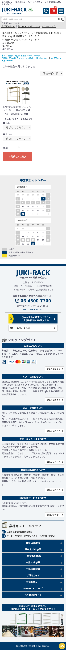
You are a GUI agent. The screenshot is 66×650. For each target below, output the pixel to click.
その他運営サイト (33, 594)
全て (3, 55)
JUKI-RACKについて (33, 588)
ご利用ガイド (33, 575)
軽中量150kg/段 (33, 549)
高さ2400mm (42, 58)
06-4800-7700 (36, 301)
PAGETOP (62, 646)
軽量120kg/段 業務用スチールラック (24, 55)
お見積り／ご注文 (17, 156)
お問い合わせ (23, 328)
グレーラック (49, 26)
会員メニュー (33, 581)
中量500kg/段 (33, 568)
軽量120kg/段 (33, 542)
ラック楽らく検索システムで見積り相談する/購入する (36, 319)
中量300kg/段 (33, 562)
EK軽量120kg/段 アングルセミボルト (18, 58)
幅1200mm (56, 58)
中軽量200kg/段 (33, 555)
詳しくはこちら (53, 368)
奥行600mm (7, 60)
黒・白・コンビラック (29, 26)
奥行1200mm (8, 26)
